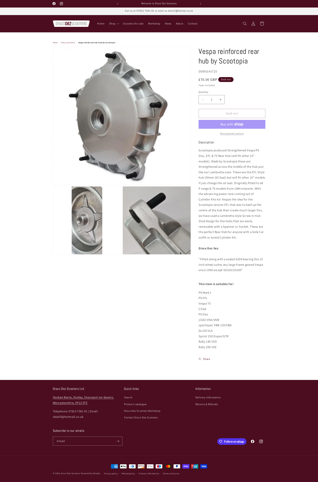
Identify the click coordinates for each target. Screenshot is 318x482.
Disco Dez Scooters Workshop (142, 410)
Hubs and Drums (68, 42)
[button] (114, 24)
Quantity (203, 92)
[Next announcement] (200, 3)
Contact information (149, 473)
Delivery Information (208, 397)
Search (128, 397)
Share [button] (206, 358)
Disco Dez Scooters (70, 473)
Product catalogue (135, 404)
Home (55, 42)
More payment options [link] (232, 133)
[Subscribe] (118, 441)
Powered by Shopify (90, 473)
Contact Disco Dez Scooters (141, 417)
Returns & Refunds (206, 404)
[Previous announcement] (118, 3)
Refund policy (128, 473)
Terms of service (171, 473)
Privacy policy (111, 473)
